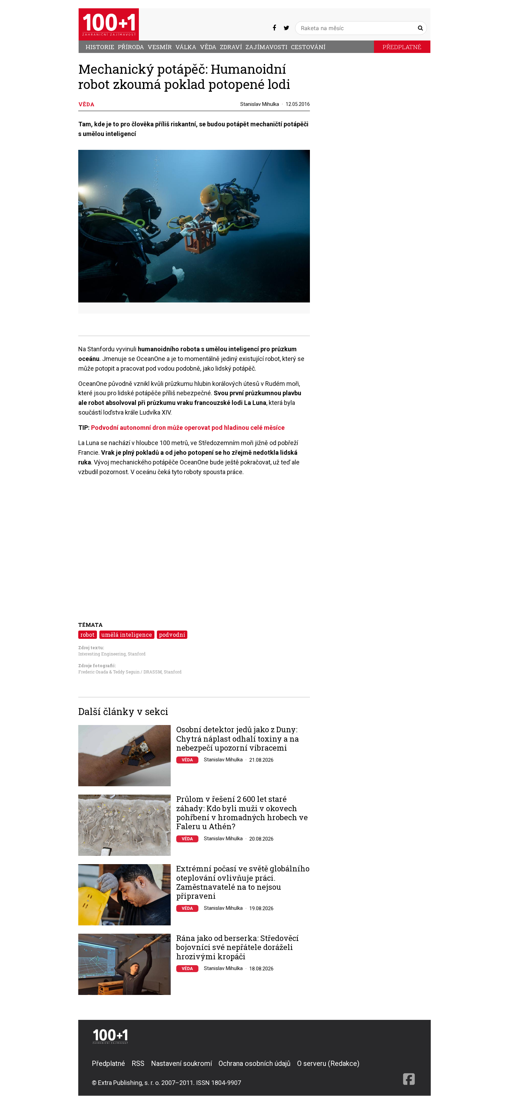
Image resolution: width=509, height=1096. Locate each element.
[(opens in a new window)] (274, 28)
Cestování (308, 47)
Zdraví (231, 47)
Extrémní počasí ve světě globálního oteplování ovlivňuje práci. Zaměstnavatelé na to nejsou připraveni (243, 882)
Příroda (131, 47)
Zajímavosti (266, 47)
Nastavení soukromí (181, 1063)
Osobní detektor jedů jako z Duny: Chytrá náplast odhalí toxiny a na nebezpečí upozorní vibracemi (237, 738)
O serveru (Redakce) (328, 1063)
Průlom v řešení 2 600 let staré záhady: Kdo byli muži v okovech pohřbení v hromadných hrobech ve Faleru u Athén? (242, 813)
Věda (208, 47)
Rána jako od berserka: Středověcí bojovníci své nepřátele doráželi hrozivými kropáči (237, 947)
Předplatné (402, 47)
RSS (138, 1063)
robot (87, 634)
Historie (100, 47)
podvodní (172, 634)
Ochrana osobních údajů (254, 1063)
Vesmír (160, 47)
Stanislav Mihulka (259, 104)
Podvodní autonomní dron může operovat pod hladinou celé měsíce (188, 427)
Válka (185, 47)
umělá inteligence (126, 634)
